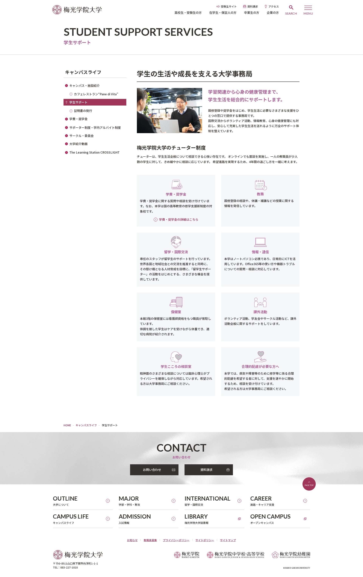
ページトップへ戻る (309, 484)
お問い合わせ (152, 469)
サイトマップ (228, 540)
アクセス (273, 6)
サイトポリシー (204, 540)
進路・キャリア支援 (262, 501)
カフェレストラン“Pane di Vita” (96, 94)
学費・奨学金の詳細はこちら (178, 219)
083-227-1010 (69, 567)
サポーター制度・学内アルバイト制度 (95, 127)
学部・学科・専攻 (129, 501)
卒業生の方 (251, 12)
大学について (65, 501)
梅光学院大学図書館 (196, 519)
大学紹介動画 (78, 143)
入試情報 (135, 519)
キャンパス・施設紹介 (84, 85)
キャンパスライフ (83, 72)
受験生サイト (229, 6)
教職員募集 (150, 540)
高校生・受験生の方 (188, 12)
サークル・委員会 (81, 135)
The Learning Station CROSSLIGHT (94, 152)
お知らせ (132, 540)
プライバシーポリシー (176, 540)
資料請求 (252, 6)
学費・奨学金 (78, 118)
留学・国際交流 (207, 501)
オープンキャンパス (270, 519)
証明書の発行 (83, 110)
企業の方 (273, 12)
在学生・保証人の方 (223, 12)
